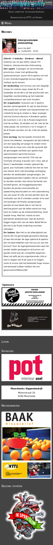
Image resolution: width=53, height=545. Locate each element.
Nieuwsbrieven (10, 405)
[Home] (26, 4)
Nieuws (6, 32)
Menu (7, 23)
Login (5, 341)
